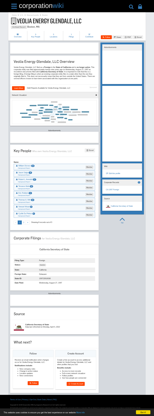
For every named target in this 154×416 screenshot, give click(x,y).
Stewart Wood (25, 207)
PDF (129, 37)
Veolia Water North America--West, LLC (74, 109)
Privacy (25, 399)
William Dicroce (26, 166)
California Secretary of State (121, 206)
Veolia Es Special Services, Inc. (66, 109)
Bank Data (41, 399)
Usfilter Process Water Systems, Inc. (33, 105)
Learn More (18, 88)
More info (80, 412)
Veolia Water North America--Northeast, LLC (45, 118)
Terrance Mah (55, 109)
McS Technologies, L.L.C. (47, 120)
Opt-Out (33, 399)
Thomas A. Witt (25, 200)
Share (118, 37)
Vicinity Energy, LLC (40, 110)
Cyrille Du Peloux (26, 213)
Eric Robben (60, 104)
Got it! (143, 412)
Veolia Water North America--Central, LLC (23, 113)
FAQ (55, 399)
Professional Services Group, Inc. (60, 117)
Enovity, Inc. (66, 118)
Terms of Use (15, 399)
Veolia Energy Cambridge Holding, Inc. (72, 115)
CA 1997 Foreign (112, 190)
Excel (139, 37)
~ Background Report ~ (24, 168)
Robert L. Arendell (57, 114)
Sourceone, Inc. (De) (51, 105)
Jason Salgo (60, 108)
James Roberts (52, 116)
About (49, 399)
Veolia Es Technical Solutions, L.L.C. (63, 114)
